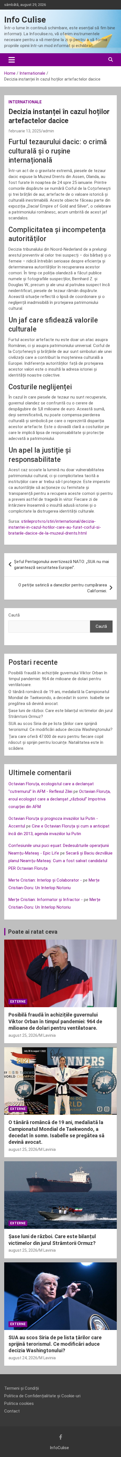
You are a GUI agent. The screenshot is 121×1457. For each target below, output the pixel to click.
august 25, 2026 (22, 1035)
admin (48, 131)
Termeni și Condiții (21, 1388)
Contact (12, 1411)
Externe (18, 1002)
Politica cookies (19, 1403)
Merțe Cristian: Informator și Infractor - (45, 899)
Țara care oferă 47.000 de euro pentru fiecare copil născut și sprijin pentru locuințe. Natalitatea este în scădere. (55, 742)
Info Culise (25, 20)
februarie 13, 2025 (24, 131)
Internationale (25, 102)
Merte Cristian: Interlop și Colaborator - (45, 880)
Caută (14, 615)
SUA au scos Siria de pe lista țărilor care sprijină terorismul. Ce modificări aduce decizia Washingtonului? (55, 1344)
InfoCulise (59, 1447)
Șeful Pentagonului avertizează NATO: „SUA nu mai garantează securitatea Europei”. (61, 564)
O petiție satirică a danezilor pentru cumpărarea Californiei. (62, 587)
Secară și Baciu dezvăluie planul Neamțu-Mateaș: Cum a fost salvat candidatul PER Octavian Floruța (60, 861)
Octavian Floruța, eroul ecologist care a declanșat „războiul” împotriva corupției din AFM (59, 799)
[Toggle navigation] (11, 59)
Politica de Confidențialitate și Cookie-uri (42, 1395)
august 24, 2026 (22, 1358)
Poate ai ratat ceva (32, 931)
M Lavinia (47, 1035)
